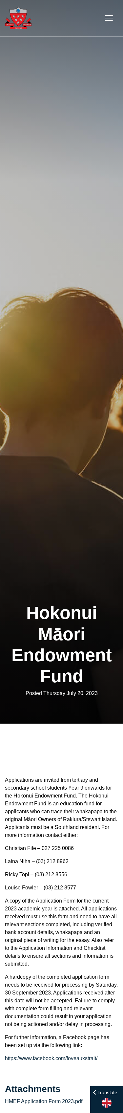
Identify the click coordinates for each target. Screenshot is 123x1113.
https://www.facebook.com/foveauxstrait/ (51, 1058)
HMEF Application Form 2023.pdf (43, 1101)
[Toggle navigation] (109, 18)
